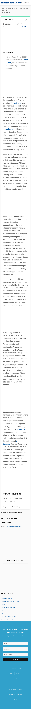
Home (11, 673)
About (13, 526)
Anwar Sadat (16, 103)
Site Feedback (15, 683)
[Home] (11, 3)
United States (22, 429)
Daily (15, 699)
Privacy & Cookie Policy (15, 689)
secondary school (10, 129)
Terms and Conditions (15, 694)
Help (15, 678)
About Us (18, 673)
